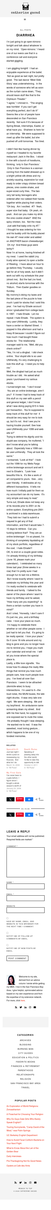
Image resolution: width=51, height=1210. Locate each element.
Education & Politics (25, 1057)
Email (10, 894)
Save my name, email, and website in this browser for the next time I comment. (23, 924)
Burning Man (25, 1049)
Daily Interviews (14, 1156)
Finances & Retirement (25, 1066)
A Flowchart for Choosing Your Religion (25, 1114)
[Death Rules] (33, 758)
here (23, 1000)
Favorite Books (25, 1061)
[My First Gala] (15, 781)
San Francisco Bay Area (26, 1083)
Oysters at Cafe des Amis (18, 1165)
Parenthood (25, 1070)
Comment (12, 846)
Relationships (25, 1074)
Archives (25, 1040)
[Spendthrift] (15, 758)
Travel (25, 1087)
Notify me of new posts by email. (21, 949)
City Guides (25, 1053)
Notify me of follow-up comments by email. (20, 937)
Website (11, 906)
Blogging (25, 1044)
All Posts (25, 30)
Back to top (26, 1188)
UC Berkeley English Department (22, 1135)
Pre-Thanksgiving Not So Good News (24, 1160)
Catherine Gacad (25, 8)
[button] (25, 19)
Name (10, 882)
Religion (25, 1079)
